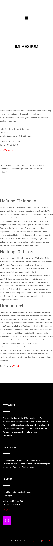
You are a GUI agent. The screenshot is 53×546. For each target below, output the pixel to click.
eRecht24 (16, 366)
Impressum (36, 541)
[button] (26, 18)
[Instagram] (7, 520)
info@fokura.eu (6, 150)
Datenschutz (47, 541)
